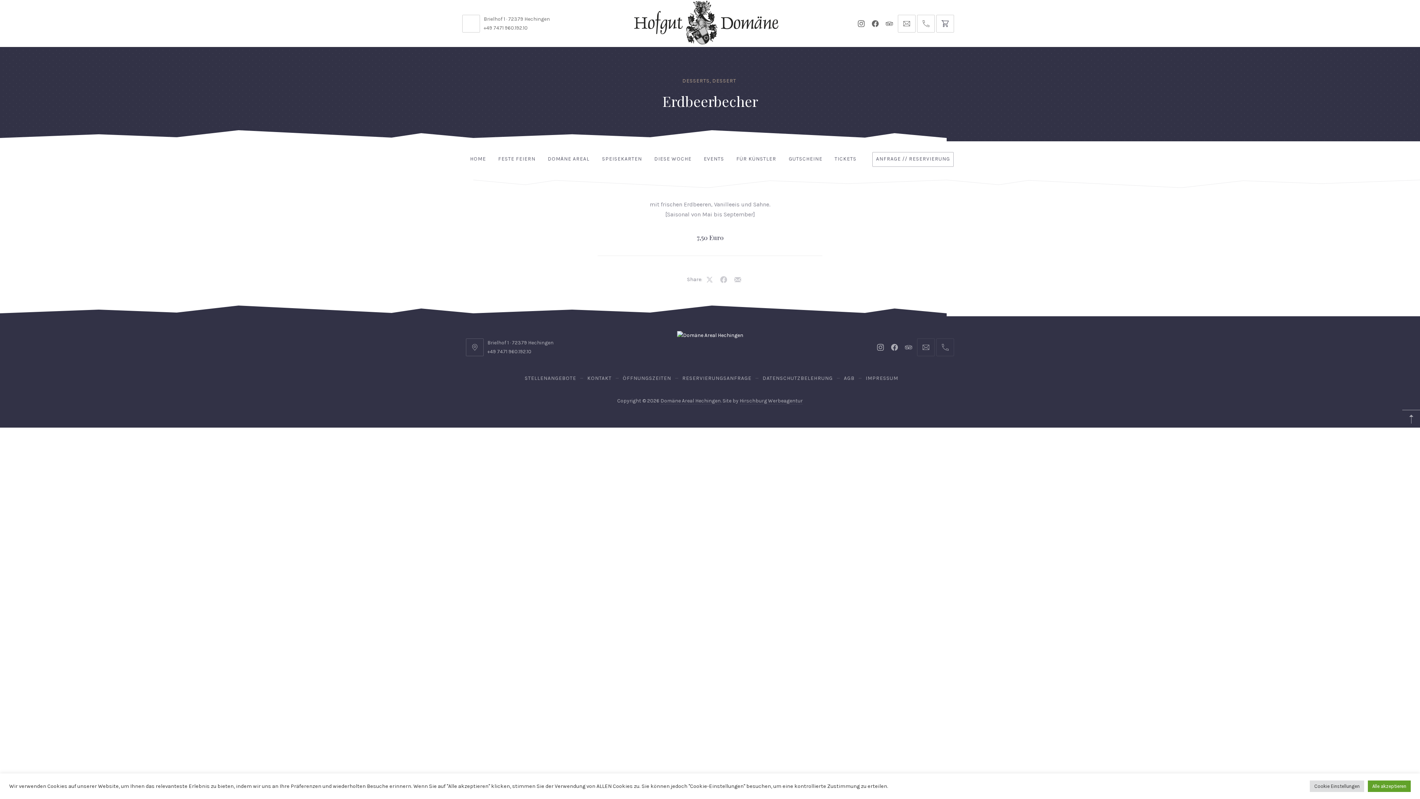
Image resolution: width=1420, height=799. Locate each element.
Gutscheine (805, 159)
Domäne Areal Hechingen (690, 401)
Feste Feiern (516, 159)
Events (714, 159)
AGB (849, 378)
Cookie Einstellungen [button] (1337, 786)
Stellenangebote (550, 378)
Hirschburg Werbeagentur (771, 401)
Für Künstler (756, 159)
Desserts (696, 81)
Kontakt (599, 378)
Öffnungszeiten (647, 378)
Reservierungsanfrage (716, 378)
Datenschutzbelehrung (798, 378)
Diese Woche (673, 159)
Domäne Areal (568, 159)
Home (478, 159)
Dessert (724, 81)
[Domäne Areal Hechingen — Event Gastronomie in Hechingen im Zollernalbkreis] (706, 22)
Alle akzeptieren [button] (1389, 786)
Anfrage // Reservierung (913, 159)
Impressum (882, 378)
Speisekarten (622, 159)
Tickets (845, 159)
